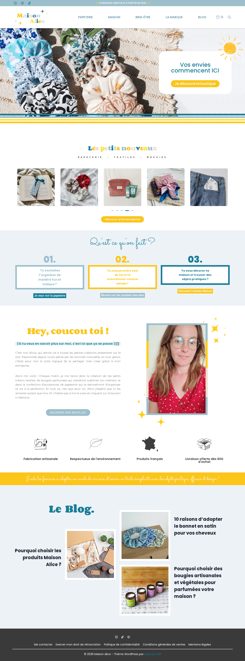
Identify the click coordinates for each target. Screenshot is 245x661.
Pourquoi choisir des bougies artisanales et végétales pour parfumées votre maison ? (198, 582)
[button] (112, 210)
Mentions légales (200, 644)
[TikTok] (29, 3)
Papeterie (85, 17)
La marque (174, 17)
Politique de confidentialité (122, 644)
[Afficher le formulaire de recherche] (229, 17)
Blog (202, 17)
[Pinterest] (22, 3)
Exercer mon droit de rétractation (78, 644)
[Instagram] (15, 3)
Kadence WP (152, 654)
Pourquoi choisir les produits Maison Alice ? (38, 557)
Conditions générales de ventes (164, 644)
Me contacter (43, 644)
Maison (114, 17)
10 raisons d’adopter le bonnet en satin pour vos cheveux (198, 526)
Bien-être (143, 17)
